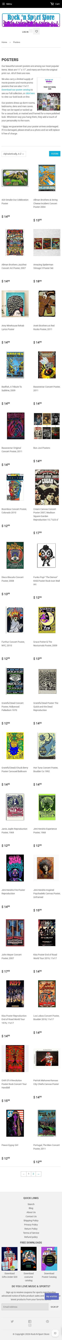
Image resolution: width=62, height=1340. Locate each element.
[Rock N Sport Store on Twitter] (12, 1322)
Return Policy (31, 1229)
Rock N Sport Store (40, 1334)
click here (30, 93)
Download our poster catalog (16, 89)
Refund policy (31, 1237)
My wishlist (51, 1296)
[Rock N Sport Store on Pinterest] (47, 1322)
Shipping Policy (31, 1220)
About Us (31, 1212)
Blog (31, 1208)
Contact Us (31, 1216)
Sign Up (54, 1307)
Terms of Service (31, 1233)
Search (31, 1204)
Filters (54, 154)
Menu (9, 4)
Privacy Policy (31, 1224)
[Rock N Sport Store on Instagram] (29, 1325)
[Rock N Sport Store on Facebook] (29, 1322)
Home (4, 42)
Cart (57, 4)
